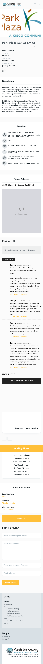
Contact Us (5, 639)
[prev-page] (4, 439)
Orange (5, 55)
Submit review (10, 582)
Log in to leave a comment (18, 294)
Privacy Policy (6, 636)
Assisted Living (9, 50)
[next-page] (9, 439)
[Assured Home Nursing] (21, 419)
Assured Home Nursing (26, 428)
